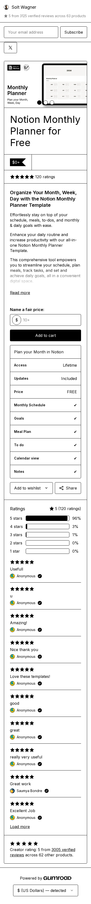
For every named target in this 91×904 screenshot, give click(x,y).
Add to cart (45, 335)
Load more (20, 826)
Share (71, 488)
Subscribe (73, 32)
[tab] (39, 102)
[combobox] (31, 488)
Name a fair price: (27, 309)
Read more (20, 292)
